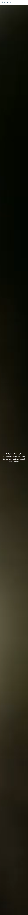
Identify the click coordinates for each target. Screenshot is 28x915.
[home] (6, 2)
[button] (26, 2)
